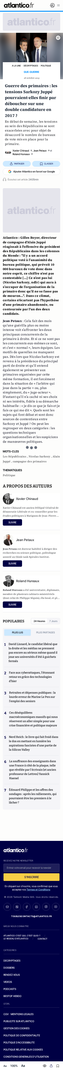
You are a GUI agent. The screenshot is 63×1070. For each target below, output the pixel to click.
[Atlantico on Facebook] (26, 907)
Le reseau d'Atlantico (16, 938)
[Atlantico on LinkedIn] (36, 907)
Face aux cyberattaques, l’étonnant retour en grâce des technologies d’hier (32, 677)
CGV (6, 1014)
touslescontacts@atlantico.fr (31, 916)
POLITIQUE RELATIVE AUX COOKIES (23, 1049)
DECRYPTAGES (12, 960)
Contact (42, 938)
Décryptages (31, 65)
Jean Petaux (40, 150)
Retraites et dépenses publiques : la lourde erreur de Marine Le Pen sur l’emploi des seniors (32, 697)
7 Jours (53, 621)
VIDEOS (8, 981)
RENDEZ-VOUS (12, 974)
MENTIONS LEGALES (22, 1014)
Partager (19, 163)
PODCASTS (10, 988)
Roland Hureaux (21, 154)
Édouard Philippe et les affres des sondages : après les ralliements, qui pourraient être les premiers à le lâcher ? (33, 796)
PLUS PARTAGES (45, 632)
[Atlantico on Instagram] (46, 907)
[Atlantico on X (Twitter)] (17, 907)
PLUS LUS (17, 632)
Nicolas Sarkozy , (40, 456)
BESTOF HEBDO (12, 996)
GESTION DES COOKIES (16, 1028)
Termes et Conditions (38, 889)
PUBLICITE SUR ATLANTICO (19, 1021)
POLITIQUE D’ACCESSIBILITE (19, 1042)
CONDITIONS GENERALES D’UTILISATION (26, 1056)
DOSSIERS (9, 967)
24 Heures (39, 621)
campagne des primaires (30, 461)
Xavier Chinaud (21, 150)
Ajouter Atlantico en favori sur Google (34, 171)
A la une (16, 65)
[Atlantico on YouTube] (55, 907)
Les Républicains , (16, 456)
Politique (46, 65)
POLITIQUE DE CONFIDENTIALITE (22, 1035)
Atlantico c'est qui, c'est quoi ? (22, 935)
